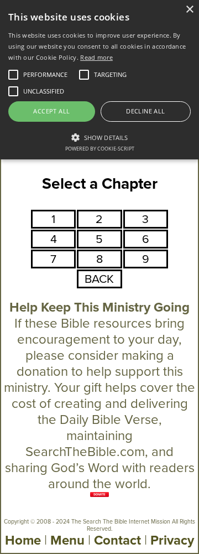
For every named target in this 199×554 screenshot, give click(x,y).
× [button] (189, 10)
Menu (67, 540)
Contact (117, 540)
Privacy (172, 540)
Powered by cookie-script (99, 148)
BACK (99, 279)
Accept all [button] (51, 111)
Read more (96, 57)
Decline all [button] (145, 111)
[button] (99, 137)
